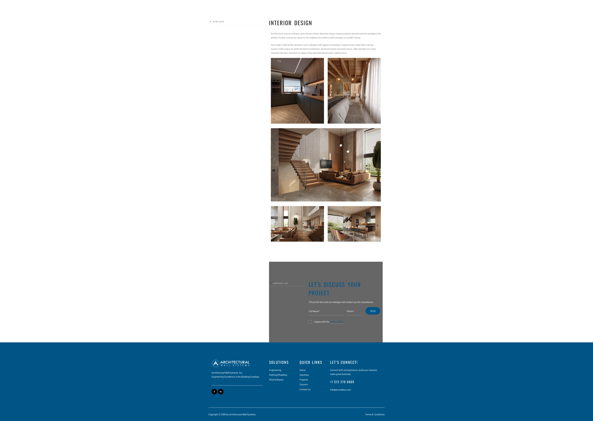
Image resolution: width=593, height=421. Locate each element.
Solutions (318, 13)
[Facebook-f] (214, 391)
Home (305, 13)
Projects (333, 13)
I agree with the (328, 321)
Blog (360, 13)
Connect (348, 13)
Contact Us (374, 13)
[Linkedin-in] (220, 391)
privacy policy (336, 321)
